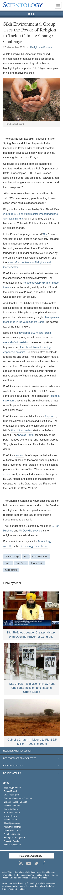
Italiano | (10, 819)
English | (11, 794)
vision (6, 474)
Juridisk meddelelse (19, 877)
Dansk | (10, 791)
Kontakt (34, 877)
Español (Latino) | (15, 801)
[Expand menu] (31, 751)
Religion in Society (41, 47)
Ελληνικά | (12, 812)
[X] (36, 863)
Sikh (45, 234)
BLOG (31, 14)
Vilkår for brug (43, 874)
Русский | (12, 841)
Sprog (5, 782)
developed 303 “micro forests (35, 332)
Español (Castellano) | (18, 798)
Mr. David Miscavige (30, 530)
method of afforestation (16, 342)
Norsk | (12, 833)
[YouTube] (29, 863)
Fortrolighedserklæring (24, 874)
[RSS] (21, 863)
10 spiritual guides (21, 430)
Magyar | (12, 826)
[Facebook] (44, 863)
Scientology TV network (33, 546)
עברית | (10, 816)
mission (20, 455)
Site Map (43, 877)
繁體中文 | (12, 787)
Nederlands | (12, 830)
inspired (49, 416)
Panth (30, 435)
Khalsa (22, 435)
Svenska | (12, 844)
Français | (11, 808)
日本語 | (12, 823)
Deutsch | (12, 805)
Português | (14, 837)
